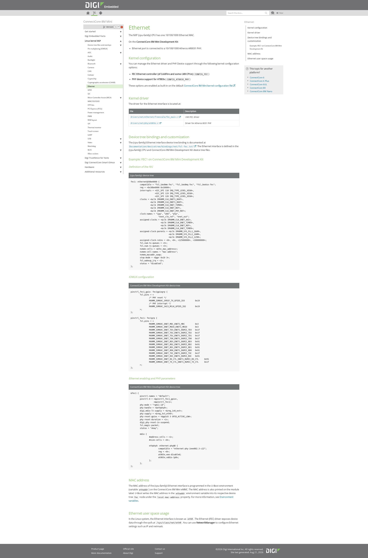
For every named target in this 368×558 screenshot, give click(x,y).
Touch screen (93, 131)
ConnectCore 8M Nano (261, 91)
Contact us (160, 548)
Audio (90, 56)
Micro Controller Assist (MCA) (99, 97)
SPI (89, 124)
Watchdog (92, 146)
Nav (281, 13)
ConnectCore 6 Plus (259, 80)
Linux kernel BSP (93, 40)
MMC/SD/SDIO (93, 101)
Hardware (89, 167)
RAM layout (92, 120)
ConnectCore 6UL (258, 84)
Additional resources (95, 171)
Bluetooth (91, 63)
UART (90, 135)
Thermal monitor (94, 127)
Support (159, 553)
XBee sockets (93, 153)
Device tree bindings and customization (260, 39)
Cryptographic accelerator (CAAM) (101, 82)
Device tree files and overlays (99, 45)
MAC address (254, 53)
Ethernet (91, 86)
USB (89, 138)
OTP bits (91, 105)
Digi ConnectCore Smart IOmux (100, 162)
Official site (128, 548)
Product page (97, 548)
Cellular (91, 75)
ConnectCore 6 (257, 77)
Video (90, 142)
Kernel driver (254, 32)
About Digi (128, 553)
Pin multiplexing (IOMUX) (98, 49)
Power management (96, 112)
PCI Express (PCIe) (95, 109)
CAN (89, 71)
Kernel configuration (257, 27)
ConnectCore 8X (258, 87)
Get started (90, 31)
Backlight (91, 60)
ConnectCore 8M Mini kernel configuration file (208, 85)
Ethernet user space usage (260, 58)
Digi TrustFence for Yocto (97, 157)
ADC (89, 52)
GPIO (90, 90)
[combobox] (248, 13)
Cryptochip (92, 78)
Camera (91, 67)
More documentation (101, 553)
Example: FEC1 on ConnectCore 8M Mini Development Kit (266, 47)
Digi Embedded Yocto (95, 36)
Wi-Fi (90, 150)
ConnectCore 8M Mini (97, 21)
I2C (89, 94)
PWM (90, 116)
